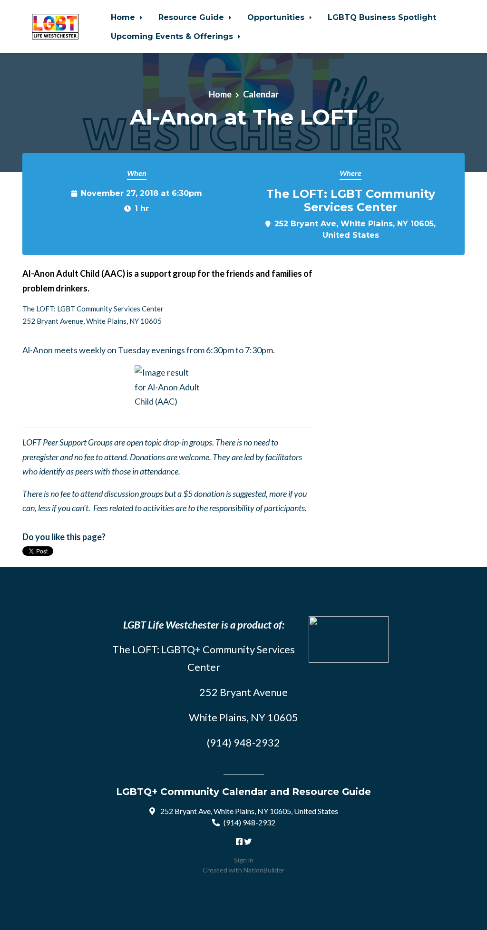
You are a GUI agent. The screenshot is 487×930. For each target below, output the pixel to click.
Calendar (261, 94)
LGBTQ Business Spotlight (382, 17)
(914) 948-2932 (249, 822)
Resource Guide (192, 17)
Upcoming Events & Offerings (173, 36)
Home (124, 17)
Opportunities (277, 17)
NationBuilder (264, 870)
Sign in (243, 860)
